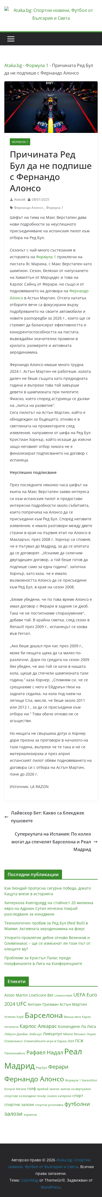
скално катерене (59, 1096)
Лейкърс (35, 1034)
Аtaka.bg (13, 65)
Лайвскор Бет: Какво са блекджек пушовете (47, 817)
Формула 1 (37, 65)
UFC (21, 1003)
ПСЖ (79, 1040)
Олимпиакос (13, 1041)
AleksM (19, 199)
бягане (21, 1089)
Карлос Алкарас (38, 1026)
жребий (42, 1089)
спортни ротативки (49, 1105)
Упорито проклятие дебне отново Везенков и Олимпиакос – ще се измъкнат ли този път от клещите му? (47, 943)
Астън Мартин (73, 1004)
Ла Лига (88, 1026)
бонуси (9, 1089)
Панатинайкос (14, 1053)
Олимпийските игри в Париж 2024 (49, 1041)
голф (31, 1088)
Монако (80, 1034)
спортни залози (19, 1104)
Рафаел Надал (44, 1052)
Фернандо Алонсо (28, 207)
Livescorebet (63, 995)
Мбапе (68, 1034)
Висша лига (72, 1017)
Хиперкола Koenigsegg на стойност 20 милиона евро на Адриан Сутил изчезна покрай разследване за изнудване (48, 908)
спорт (77, 1095)
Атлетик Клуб (14, 1017)
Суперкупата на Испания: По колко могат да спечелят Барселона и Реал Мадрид (51, 842)
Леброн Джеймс (16, 1034)
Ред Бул (41, 1067)
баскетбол (89, 1080)
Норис (91, 1034)
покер (41, 1096)
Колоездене (69, 1026)
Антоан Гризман (43, 1004)
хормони (30, 1114)
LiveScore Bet (41, 995)
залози (54, 1089)
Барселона (44, 1015)
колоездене (27, 1096)
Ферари (58, 1066)
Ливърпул (52, 1033)
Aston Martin (16, 995)
